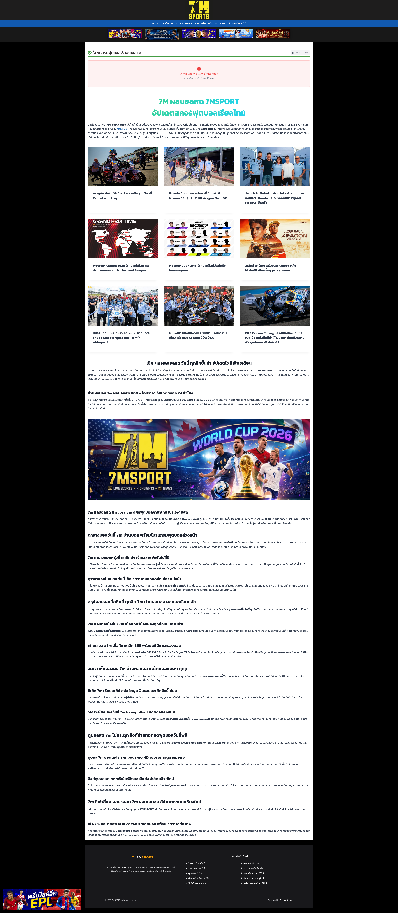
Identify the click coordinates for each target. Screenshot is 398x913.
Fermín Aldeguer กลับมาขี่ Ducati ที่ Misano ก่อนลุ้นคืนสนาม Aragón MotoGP (198, 195)
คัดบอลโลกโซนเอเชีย (198, 878)
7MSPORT (122, 129)
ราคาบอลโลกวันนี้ (197, 868)
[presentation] (123, 166)
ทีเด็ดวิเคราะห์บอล (197, 883)
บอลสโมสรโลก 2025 (253, 873)
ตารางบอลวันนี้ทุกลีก (253, 868)
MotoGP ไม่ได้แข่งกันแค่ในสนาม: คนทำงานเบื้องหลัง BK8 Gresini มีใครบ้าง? (198, 335)
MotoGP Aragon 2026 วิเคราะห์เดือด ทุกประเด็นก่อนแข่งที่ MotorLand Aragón (121, 268)
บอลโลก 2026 (169, 23)
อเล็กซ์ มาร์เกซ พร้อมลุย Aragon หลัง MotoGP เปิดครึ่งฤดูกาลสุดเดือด (270, 268)
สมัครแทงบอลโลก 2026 (255, 883)
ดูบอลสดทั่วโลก (195, 873)
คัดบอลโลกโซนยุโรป (253, 878)
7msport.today (287, 900)
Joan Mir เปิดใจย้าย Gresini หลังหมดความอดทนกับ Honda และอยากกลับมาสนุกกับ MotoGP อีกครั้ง (274, 198)
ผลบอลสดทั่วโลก (251, 863)
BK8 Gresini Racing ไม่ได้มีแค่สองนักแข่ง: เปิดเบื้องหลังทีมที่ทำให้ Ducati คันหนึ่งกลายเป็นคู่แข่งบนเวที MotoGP (274, 338)
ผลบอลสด (186, 23)
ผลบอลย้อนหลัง (203, 23)
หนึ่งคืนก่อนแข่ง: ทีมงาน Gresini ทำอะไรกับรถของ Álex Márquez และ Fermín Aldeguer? (121, 338)
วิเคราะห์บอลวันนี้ (238, 23)
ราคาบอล (220, 23)
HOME (154, 23)
